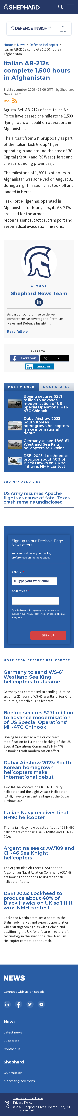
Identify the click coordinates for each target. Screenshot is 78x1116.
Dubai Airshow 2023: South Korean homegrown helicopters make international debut (37, 770)
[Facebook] (18, 1004)
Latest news (13, 1032)
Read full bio (17, 331)
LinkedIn (39, 302)
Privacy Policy (32, 614)
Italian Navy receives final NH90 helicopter (36, 815)
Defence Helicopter (44, 44)
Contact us (12, 1049)
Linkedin (43, 366)
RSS (7, 100)
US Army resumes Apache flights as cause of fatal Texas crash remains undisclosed (37, 498)
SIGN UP (48, 635)
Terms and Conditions (28, 1098)
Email (18, 571)
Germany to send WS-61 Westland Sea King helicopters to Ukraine (34, 677)
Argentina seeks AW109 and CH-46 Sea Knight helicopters (39, 853)
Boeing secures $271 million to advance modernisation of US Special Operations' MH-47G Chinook (38, 720)
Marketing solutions (19, 1081)
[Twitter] (30, 1004)
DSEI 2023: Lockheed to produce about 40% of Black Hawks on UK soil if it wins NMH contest (38, 900)
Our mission (13, 1073)
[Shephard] (22, 7)
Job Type (20, 591)
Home (8, 44)
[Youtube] (41, 1004)
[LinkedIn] (7, 1004)
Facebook (28, 358)
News (21, 44)
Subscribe (11, 1041)
